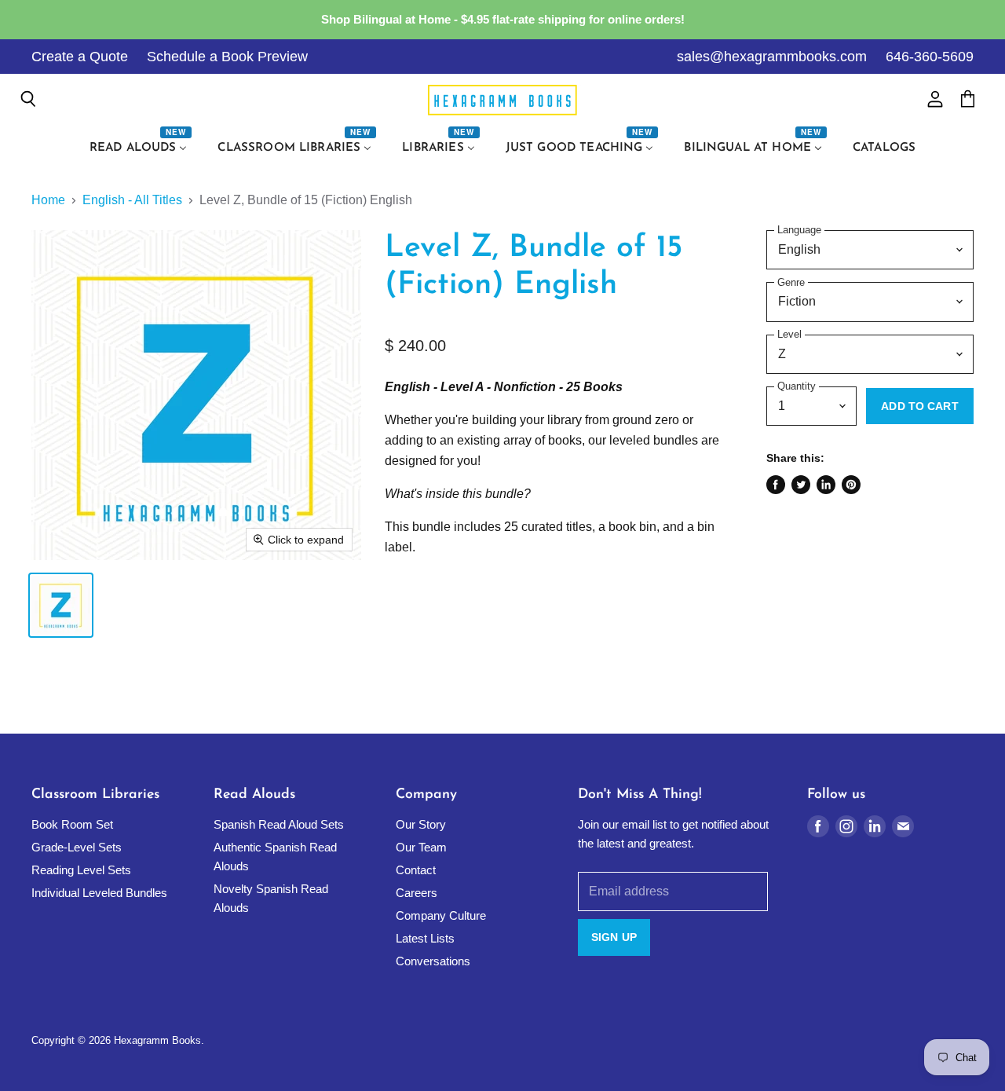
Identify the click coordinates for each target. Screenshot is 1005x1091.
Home (48, 200)
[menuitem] (140, 148)
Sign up (614, 937)
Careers (416, 892)
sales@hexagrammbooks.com (772, 56)
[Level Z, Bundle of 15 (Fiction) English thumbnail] (61, 605)
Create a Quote (79, 56)
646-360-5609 (930, 56)
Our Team (421, 847)
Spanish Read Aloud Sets (279, 824)
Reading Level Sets (81, 870)
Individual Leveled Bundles (99, 892)
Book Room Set (72, 824)
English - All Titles (132, 200)
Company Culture (441, 915)
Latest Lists (425, 938)
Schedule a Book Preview (227, 56)
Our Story (421, 824)
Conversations (433, 961)
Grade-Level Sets (76, 847)
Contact (416, 870)
